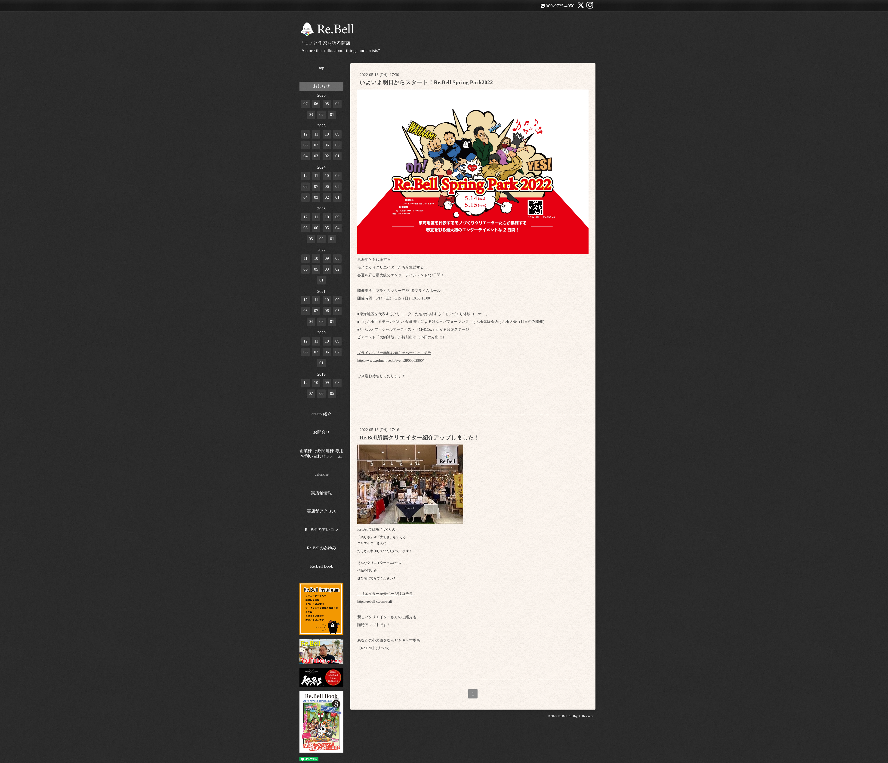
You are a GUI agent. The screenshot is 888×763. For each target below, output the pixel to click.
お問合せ (321, 432)
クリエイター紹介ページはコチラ (385, 594)
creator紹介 (321, 414)
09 (337, 134)
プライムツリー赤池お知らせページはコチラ (394, 353)
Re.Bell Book (321, 566)
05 (327, 103)
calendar (321, 474)
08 (305, 145)
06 (316, 103)
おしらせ (321, 86)
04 (337, 103)
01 (332, 114)
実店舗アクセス (321, 511)
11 (316, 134)
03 (311, 114)
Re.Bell (562, 716)
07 (305, 103)
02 (321, 114)
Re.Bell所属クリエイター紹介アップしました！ (420, 438)
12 (305, 134)
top (321, 67)
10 (327, 134)
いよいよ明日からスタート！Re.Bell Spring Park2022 (426, 82)
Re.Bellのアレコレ (321, 529)
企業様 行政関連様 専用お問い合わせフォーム (321, 453)
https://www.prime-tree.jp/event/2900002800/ (390, 360)
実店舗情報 (321, 493)
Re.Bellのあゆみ (321, 548)
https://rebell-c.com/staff (374, 601)
